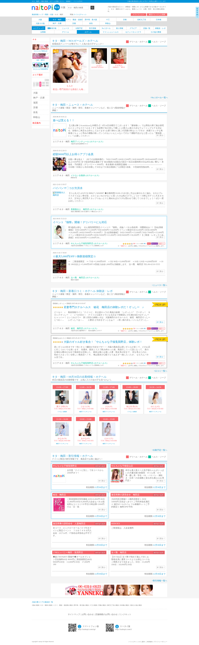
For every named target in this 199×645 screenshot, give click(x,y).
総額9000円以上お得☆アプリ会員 (73, 154)
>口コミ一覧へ (160, 371)
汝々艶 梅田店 (118, 552)
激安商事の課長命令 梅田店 (125, 495)
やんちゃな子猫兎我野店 (65, 466)
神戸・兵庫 (39, 97)
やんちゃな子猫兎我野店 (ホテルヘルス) (89, 243)
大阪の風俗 (36, 605)
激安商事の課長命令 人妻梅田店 (69, 523)
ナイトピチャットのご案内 (136, 641)
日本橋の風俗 (124, 605)
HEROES (115, 523)
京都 (35, 107)
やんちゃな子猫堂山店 (122, 466)
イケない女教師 (62, 411)
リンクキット (125, 614)
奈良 (35, 112)
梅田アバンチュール (85, 411)
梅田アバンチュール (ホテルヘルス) (87, 141)
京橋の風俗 (102, 605)
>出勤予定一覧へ (159, 450)
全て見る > (160, 322)
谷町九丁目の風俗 (113, 605)
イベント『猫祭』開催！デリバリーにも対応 (80, 222)
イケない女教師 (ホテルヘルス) (85, 175)
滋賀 (35, 102)
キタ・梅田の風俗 (46, 605)
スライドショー (138, 14)
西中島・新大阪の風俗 (81, 605)
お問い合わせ (87, 614)
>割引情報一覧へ (159, 581)
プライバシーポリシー (160, 641)
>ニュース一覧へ (159, 285)
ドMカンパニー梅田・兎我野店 (68, 552)
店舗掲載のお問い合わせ (106, 614)
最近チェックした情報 (157, 14)
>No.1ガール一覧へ (159, 97)
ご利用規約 (149, 641)
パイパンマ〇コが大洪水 (68, 188)
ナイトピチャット (80, 14)
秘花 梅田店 (59, 495)
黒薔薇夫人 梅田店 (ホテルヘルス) (87, 209)
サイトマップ (74, 614)
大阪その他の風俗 (136, 605)
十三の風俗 (94, 605)
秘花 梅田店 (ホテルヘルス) (84, 328)
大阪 (35, 93)
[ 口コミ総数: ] (141, 243)
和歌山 (36, 117)
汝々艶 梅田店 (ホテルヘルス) (85, 278)
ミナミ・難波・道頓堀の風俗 (63, 605)
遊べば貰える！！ (63, 120)
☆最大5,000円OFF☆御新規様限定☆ (74, 256)
